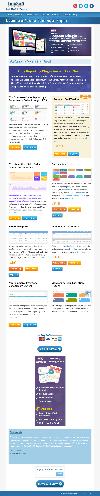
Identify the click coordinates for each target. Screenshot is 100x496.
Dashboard (66, 190)
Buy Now (73, 154)
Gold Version (59, 164)
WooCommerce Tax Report (66, 226)
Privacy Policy (87, 493)
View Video (58, 209)
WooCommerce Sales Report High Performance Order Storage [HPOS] (28, 99)
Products (18, 15)
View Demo (15, 147)
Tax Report (71, 246)
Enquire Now (30, 147)
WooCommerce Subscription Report (68, 284)
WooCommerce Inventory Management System (23, 284)
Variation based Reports (74, 195)
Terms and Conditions (69, 493)
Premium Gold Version (66, 99)
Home (10, 15)
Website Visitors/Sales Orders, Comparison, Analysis (25, 166)
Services (28, 15)
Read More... (13, 213)
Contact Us (56, 15)
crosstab (81, 192)
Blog (75, 15)
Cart (36, 15)
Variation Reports (18, 226)
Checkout (45, 15)
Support (67, 15)
